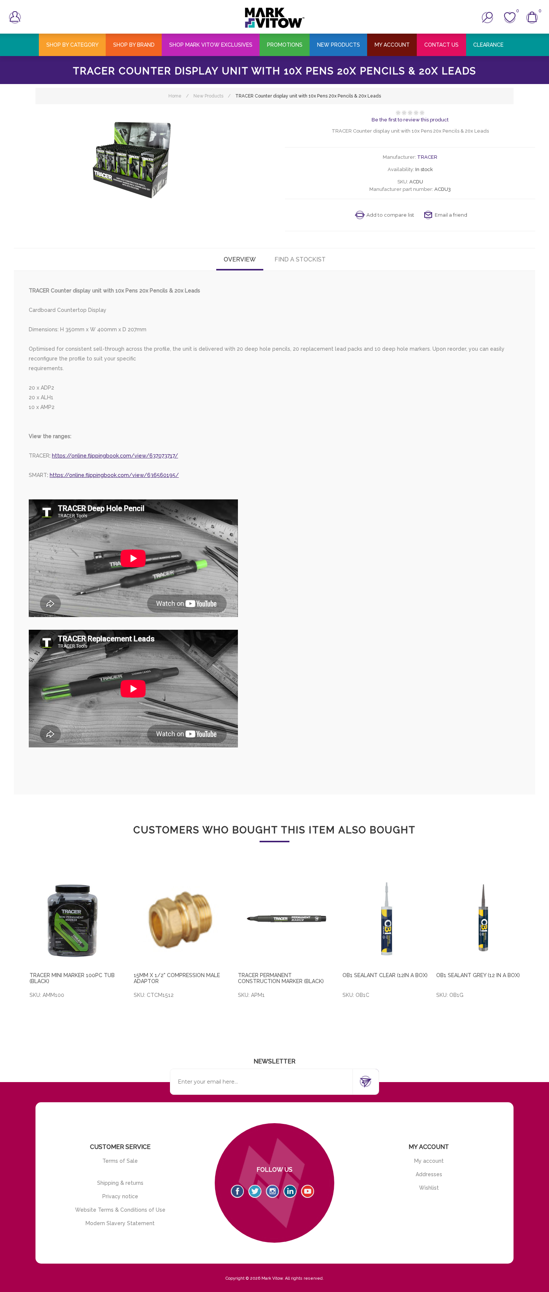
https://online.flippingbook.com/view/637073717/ (115, 456)
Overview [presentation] (240, 259)
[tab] (239, 259)
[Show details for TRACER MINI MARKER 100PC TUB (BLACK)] (76, 920)
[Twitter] (254, 1191)
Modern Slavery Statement (120, 1223)
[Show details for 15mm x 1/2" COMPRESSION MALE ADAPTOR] (180, 920)
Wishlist (429, 1188)
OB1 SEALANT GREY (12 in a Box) (478, 975)
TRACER (427, 157)
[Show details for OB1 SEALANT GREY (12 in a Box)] (483, 920)
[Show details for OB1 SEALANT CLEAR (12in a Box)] (389, 920)
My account (429, 1161)
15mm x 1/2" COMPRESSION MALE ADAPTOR (177, 978)
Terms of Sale (120, 1161)
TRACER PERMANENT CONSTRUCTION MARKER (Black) (281, 978)
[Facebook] (237, 1191)
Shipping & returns (120, 1183)
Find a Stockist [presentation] (300, 259)
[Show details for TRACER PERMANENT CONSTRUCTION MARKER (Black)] (285, 920)
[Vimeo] (290, 1191)
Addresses (429, 1174)
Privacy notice (120, 1196)
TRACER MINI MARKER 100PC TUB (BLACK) (72, 978)
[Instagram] (272, 1191)
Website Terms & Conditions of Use (120, 1210)
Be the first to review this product (410, 120)
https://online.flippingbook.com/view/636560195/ (114, 475)
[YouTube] (307, 1191)
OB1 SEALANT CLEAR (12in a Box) (385, 975)
